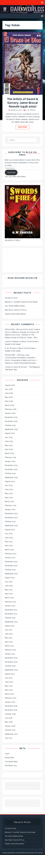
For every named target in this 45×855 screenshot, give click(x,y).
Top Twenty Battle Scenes (15, 306)
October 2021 (10, 618)
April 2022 (9, 594)
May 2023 (8, 542)
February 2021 (10, 650)
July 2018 (8, 718)
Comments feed (11, 762)
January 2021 (10, 654)
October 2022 (10, 570)
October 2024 (10, 473)
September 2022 (11, 574)
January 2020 (10, 702)
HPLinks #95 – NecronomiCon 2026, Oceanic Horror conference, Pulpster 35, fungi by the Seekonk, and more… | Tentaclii (22, 332)
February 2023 (10, 554)
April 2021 (9, 642)
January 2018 (10, 726)
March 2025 (9, 453)
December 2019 (11, 706)
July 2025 (8, 437)
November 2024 (11, 469)
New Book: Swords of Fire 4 (15, 310)
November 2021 (11, 614)
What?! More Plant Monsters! (25, 363)
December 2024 (11, 465)
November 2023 (11, 518)
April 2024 (9, 497)
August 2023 (10, 530)
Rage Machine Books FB (22, 278)
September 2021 (11, 622)
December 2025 (11, 417)
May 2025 (8, 445)
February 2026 (10, 409)
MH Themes (39, 853)
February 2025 (10, 457)
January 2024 (10, 509)
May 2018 (8, 722)
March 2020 (9, 694)
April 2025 (9, 449)
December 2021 (11, 610)
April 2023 (9, 546)
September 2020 (11, 670)
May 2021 (8, 638)
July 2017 (8, 738)
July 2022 (8, 582)
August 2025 (10, 433)
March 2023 (9, 550)
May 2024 (8, 493)
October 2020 (10, 666)
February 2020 (10, 698)
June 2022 (9, 586)
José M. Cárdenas (12, 341)
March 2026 (9, 405)
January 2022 (10, 606)
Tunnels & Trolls (11, 298)
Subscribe (11, 172)
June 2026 (9, 393)
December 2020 (11, 658)
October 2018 (10, 714)
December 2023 (11, 513)
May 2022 (8, 590)
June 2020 (9, 682)
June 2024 (9, 489)
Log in (7, 753)
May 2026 (9, 397)
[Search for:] (23, 140)
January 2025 (10, 461)
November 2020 (11, 662)
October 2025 (10, 425)
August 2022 (10, 578)
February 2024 (10, 505)
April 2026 (9, 401)
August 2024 (10, 481)
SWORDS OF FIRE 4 (12, 240)
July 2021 (8, 630)
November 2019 (11, 710)
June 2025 (9, 441)
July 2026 (9, 389)
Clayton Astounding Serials (15, 314)
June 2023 (9, 538)
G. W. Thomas (30, 110)
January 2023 (10, 558)
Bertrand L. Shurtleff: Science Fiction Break (21, 302)
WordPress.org (11, 765)
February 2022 (10, 602)
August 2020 (10, 674)
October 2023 (10, 521)
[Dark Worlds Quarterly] (22, 12)
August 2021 (9, 626)
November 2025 (11, 421)
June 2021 (9, 634)
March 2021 (9, 646)
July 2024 (8, 485)
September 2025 (11, 429)
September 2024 (11, 477)
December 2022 (11, 562)
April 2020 (9, 690)
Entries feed (9, 758)
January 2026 (10, 413)
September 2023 (11, 525)
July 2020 (9, 678)
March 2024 (9, 501)
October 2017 (10, 730)
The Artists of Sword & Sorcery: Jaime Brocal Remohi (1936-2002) (22, 102)
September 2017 (11, 734)
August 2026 (10, 385)
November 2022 (11, 566)
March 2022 (9, 598)
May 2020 (9, 686)
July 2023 (8, 533)
